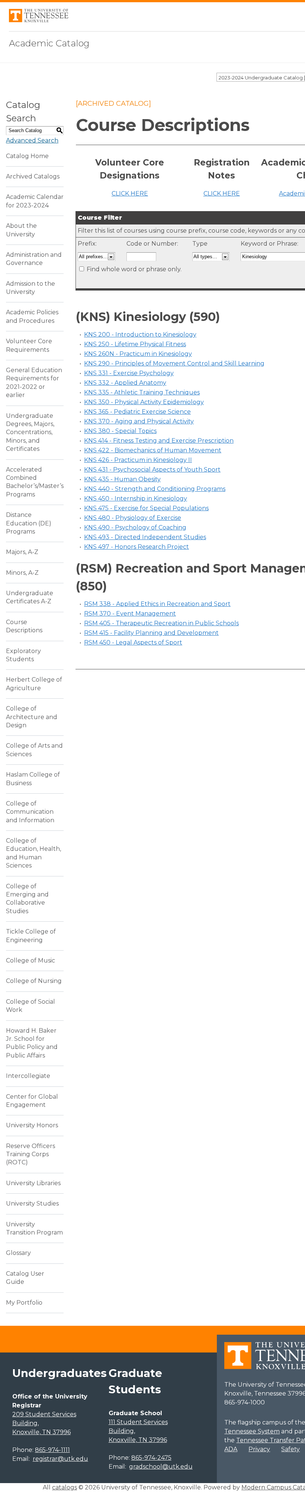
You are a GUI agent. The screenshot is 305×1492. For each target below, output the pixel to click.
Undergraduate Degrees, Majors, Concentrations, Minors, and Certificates (30, 432)
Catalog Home (27, 156)
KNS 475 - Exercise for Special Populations (146, 508)
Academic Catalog (49, 43)
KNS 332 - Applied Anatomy (125, 382)
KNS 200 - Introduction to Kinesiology (140, 334)
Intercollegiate (28, 1075)
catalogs (64, 1487)
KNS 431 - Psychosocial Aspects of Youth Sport (152, 469)
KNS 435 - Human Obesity (122, 479)
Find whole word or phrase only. (134, 269)
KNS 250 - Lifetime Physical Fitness (135, 344)
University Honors (32, 1125)
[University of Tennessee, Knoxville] (38, 20)
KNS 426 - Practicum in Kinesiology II (138, 459)
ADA (230, 1449)
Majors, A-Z (22, 551)
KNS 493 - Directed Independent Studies (145, 537)
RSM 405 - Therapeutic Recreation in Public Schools (161, 623)
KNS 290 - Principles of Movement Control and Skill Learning (174, 363)
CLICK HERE (130, 193)
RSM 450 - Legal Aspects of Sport (133, 642)
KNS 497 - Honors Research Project (136, 546)
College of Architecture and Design (31, 717)
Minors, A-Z (22, 572)
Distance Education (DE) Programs (28, 523)
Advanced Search (32, 140)
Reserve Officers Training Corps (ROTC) (30, 1154)
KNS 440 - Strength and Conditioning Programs (154, 488)
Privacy (259, 1449)
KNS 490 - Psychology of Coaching (135, 527)
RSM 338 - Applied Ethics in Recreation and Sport (157, 603)
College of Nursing (34, 980)
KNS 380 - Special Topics (120, 431)
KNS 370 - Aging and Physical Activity (139, 421)
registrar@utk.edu (60, 1458)
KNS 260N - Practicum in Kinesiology (138, 353)
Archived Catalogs (33, 176)
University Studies (32, 1203)
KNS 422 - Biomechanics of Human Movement (152, 450)
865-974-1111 (52, 1449)
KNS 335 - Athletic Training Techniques (142, 392)
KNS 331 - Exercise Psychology (129, 373)
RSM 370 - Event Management (130, 613)
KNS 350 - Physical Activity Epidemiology (144, 402)
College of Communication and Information (30, 812)
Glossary (18, 1252)
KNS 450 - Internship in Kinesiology (135, 498)
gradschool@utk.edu (161, 1466)
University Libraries (33, 1183)
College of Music (30, 960)
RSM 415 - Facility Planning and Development (151, 632)
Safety (290, 1449)
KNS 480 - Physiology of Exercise (132, 517)
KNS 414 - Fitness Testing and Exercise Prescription (159, 440)
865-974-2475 (151, 1457)
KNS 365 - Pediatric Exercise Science (137, 411)
